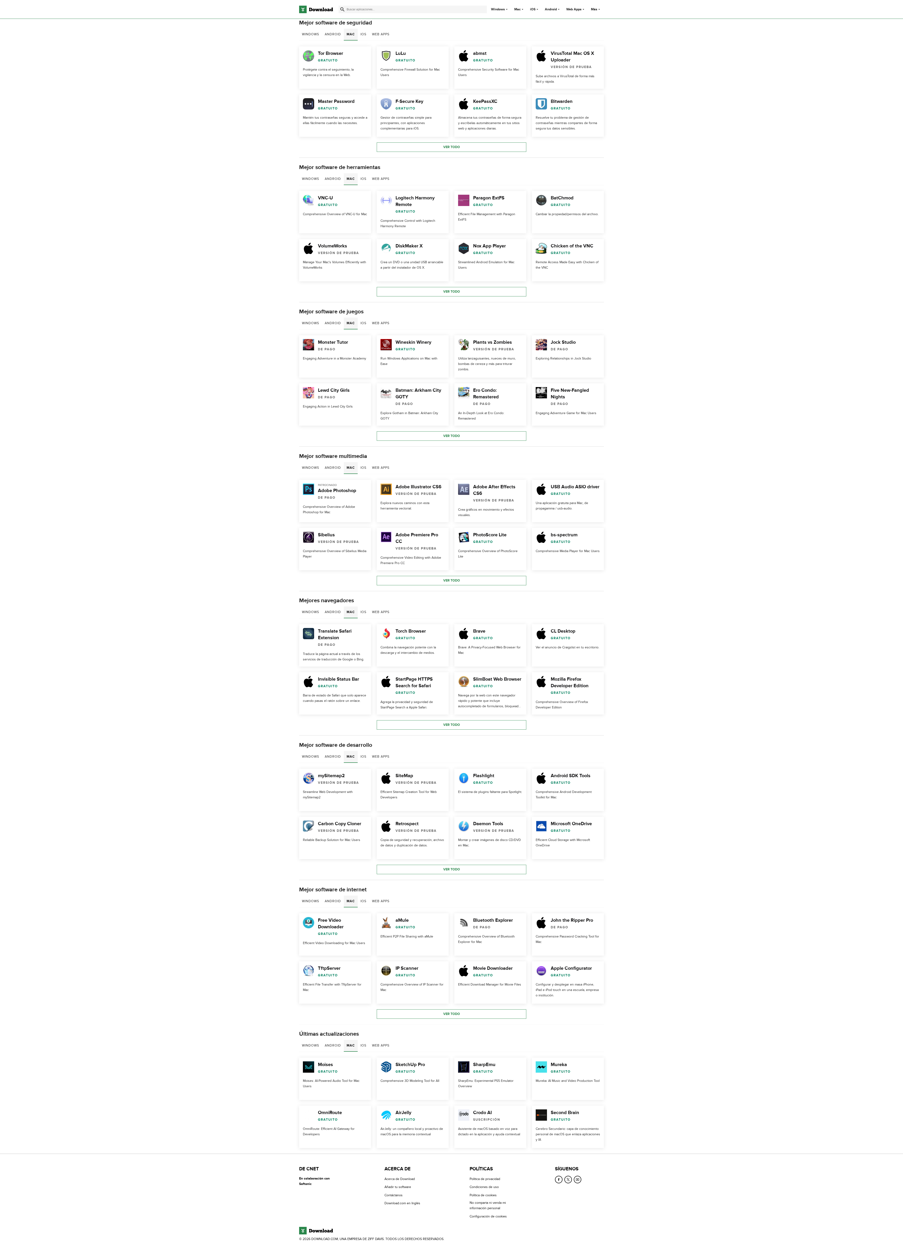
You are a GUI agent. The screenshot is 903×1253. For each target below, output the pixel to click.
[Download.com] (316, 9)
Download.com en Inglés (402, 1203)
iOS (532, 9)
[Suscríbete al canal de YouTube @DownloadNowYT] (577, 1179)
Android (551, 9)
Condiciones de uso (484, 1187)
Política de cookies (483, 1195)
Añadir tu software (397, 1187)
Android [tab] (333, 34)
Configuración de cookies (488, 1216)
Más (594, 9)
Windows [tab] (310, 34)
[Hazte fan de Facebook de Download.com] (558, 1179)
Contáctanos (393, 1195)
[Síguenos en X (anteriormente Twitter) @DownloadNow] (568, 1179)
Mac (517, 9)
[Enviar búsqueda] (342, 9)
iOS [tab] (363, 34)
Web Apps (574, 9)
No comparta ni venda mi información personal (488, 1205)
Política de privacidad (485, 1179)
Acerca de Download (399, 1179)
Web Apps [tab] (380, 34)
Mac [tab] (351, 34)
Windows (498, 9)
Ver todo (451, 147)
